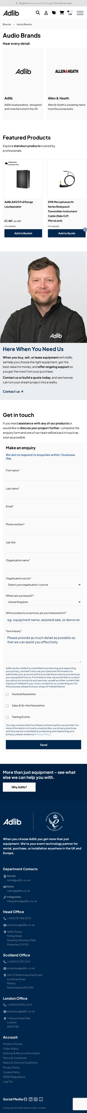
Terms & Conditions (15, 1058)
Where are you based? (20, 595)
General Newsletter (24, 694)
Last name (13, 488)
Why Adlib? (19, 787)
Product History (12, 1043)
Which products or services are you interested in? (36, 613)
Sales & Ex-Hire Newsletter (28, 705)
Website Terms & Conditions (20, 1062)
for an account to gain (45, 3)
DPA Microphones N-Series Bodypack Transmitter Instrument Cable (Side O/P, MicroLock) (62, 211)
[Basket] (61, 12)
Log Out (8, 1081)
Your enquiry (14, 631)
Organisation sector (18, 578)
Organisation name (18, 560)
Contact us (11, 391)
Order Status (11, 1048)
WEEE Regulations (14, 1076)
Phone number (15, 524)
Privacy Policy (43, 734)
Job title (11, 542)
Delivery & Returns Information (21, 1053)
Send (43, 745)
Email (10, 506)
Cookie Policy (11, 1072)
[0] (54, 12)
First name (13, 470)
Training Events (21, 716)
